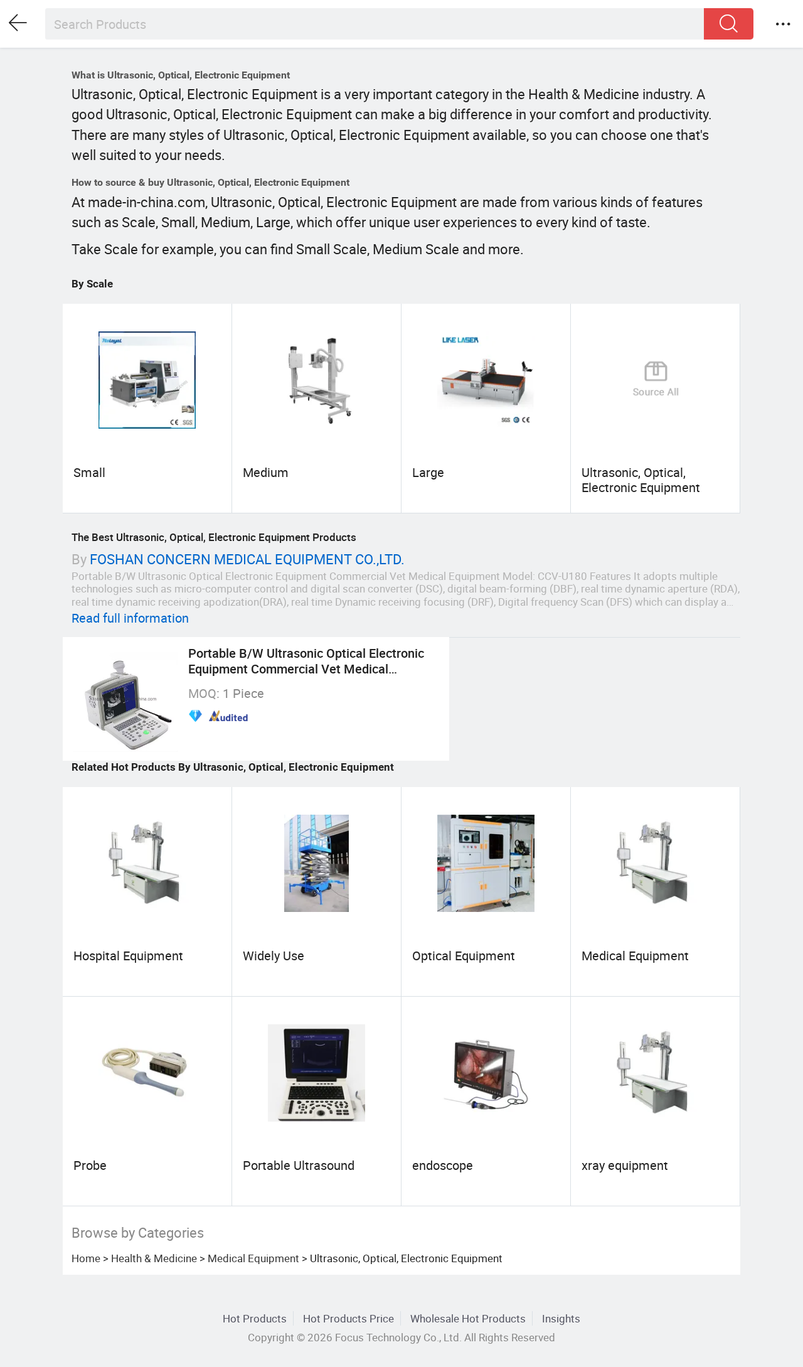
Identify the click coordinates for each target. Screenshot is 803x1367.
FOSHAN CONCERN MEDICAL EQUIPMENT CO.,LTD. (247, 559)
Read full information (130, 617)
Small (89, 472)
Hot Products (255, 1318)
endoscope (442, 1165)
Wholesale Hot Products (468, 1318)
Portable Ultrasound (298, 1165)
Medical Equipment (635, 955)
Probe (90, 1165)
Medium (266, 472)
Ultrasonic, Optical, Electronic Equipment (641, 480)
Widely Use (273, 955)
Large (428, 472)
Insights (561, 1318)
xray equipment (625, 1165)
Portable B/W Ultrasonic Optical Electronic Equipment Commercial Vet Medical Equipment (306, 668)
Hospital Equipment (128, 955)
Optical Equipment (463, 955)
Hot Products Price (348, 1318)
